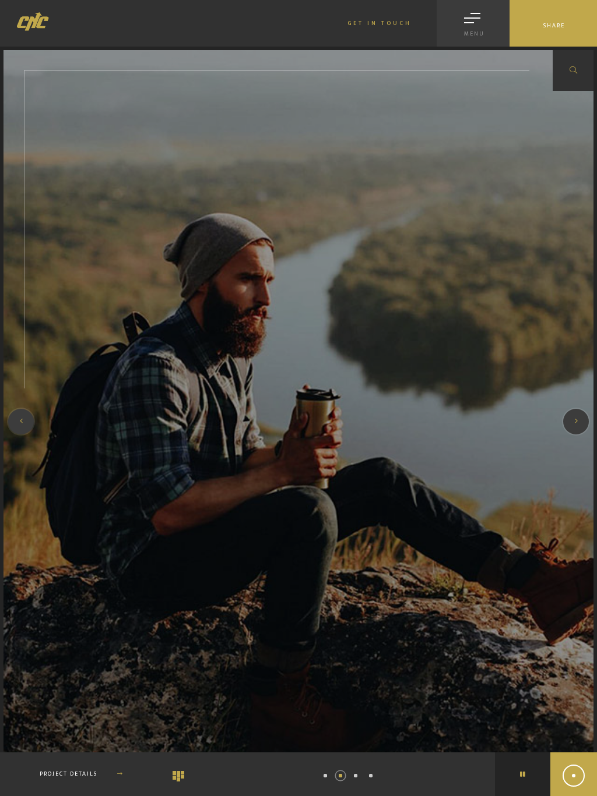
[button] (325, 775)
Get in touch (379, 23)
